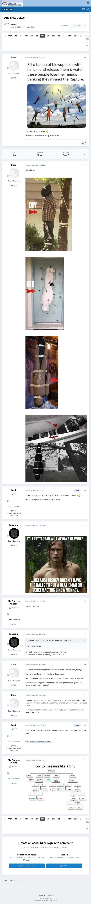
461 (37, 36)
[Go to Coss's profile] (14, 65)
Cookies (50, 896)
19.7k (15, 78)
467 (69, 36)
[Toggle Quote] (29, 640)
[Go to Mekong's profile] (14, 533)
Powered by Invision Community (45, 900)
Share (65, 26)
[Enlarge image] (56, 95)
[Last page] (80, 36)
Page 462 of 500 (87, 40)
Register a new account (27, 866)
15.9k (15, 511)
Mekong (13, 525)
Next (75, 36)
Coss (13, 57)
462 (42, 36)
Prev (10, 36)
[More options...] (85, 57)
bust (15, 24)
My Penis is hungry (14, 602)
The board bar (29, 27)
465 (58, 36)
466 (64, 36)
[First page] (5, 36)
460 (31, 36)
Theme (41, 896)
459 (26, 36)
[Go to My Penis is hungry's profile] (14, 612)
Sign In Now (64, 866)
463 (47, 36)
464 (53, 36)
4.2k (15, 624)
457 (15, 36)
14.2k (15, 546)
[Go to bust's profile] (6, 25)
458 (21, 36)
